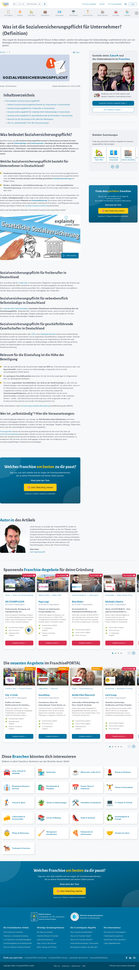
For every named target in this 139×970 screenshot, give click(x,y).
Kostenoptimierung (39, 200)
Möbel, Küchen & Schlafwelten (128, 595)
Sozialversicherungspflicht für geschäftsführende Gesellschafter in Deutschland (39, 115)
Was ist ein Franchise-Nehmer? (81, 940)
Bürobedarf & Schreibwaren (127, 689)
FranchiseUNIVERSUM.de (99, 958)
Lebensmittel (43, 689)
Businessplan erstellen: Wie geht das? (83, 947)
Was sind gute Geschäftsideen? (81, 932)
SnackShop (44, 695)
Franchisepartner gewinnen (113, 936)
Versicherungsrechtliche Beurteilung (35, 406)
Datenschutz (76, 966)
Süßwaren (54, 689)
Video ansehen (71, 256)
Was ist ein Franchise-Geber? (80, 936)
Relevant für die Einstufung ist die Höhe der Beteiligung (30, 119)
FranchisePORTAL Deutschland (36, 958)
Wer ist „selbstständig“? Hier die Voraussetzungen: (28, 123)
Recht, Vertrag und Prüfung (46, 947)
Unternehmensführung (45, 940)
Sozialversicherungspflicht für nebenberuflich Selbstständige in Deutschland (38, 112)
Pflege (74, 689)
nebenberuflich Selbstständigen (15, 308)
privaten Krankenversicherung (37, 206)
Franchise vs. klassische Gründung (15, 936)
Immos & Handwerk (79, 595)
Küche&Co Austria (114, 602)
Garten (7, 595)
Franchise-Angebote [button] (89, 4)
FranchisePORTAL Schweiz (57, 958)
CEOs (33, 334)
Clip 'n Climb (11, 695)
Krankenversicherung (62, 178)
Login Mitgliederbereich (112, 943)
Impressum (66, 966)
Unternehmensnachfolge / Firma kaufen (84, 943)
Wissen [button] (102, 4)
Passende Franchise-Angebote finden (112, 103)
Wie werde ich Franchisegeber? (115, 932)
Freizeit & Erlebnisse (26, 689)
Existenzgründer (37, 143)
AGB (83, 966)
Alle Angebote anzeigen (112, 110)
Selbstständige (20, 143)
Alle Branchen (32, 4)
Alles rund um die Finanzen (46, 943)
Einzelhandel (109, 595)
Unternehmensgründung (9, 434)
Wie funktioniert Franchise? (13, 932)
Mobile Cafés (56, 595)
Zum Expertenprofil (37, 552)
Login (132, 4)
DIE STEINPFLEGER (14, 602)
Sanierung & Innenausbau (98, 595)
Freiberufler (23, 283)
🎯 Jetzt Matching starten (40, 487)
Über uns (57, 966)
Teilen (77, 52)
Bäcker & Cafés (44, 595)
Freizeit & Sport (10, 689)
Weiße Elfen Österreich (83, 695)
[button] (125, 4)
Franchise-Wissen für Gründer (47, 936)
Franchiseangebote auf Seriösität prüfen (17, 943)
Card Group (111, 695)
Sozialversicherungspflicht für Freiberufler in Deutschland (31, 108)
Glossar (2, 52)
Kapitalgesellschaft (48, 334)
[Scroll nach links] (18, 13)
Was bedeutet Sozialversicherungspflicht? (22, 101)
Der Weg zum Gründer (45, 932)
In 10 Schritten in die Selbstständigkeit (17, 940)
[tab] (112, 653)
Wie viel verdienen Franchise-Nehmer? (17, 947)
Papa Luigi (44, 602)
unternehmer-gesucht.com (78, 958)
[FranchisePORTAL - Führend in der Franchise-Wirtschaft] (5, 4)
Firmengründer (6, 431)
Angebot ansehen (18, 643)
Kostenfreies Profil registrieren (115, 940)
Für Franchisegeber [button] (115, 4)
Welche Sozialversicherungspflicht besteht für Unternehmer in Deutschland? (38, 104)
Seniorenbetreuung (86, 689)
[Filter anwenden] (44, 4)
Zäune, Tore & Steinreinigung (23, 595)
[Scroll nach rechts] (136, 13)
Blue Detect (77, 602)
